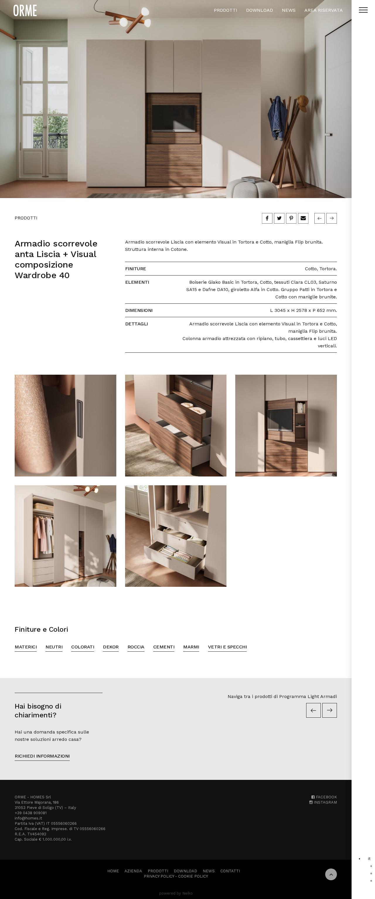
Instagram (325, 802)
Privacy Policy (159, 876)
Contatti (230, 871)
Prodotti (225, 10)
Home (113, 871)
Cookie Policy (193, 876)
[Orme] (25, 10)
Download (259, 10)
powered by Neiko (176, 893)
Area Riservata (323, 10)
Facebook (326, 797)
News (289, 10)
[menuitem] (369, 858)
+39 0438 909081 (31, 813)
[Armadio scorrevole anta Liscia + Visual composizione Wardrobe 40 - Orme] (176, 99)
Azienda (133, 871)
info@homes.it (28, 818)
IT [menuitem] (369, 858)
